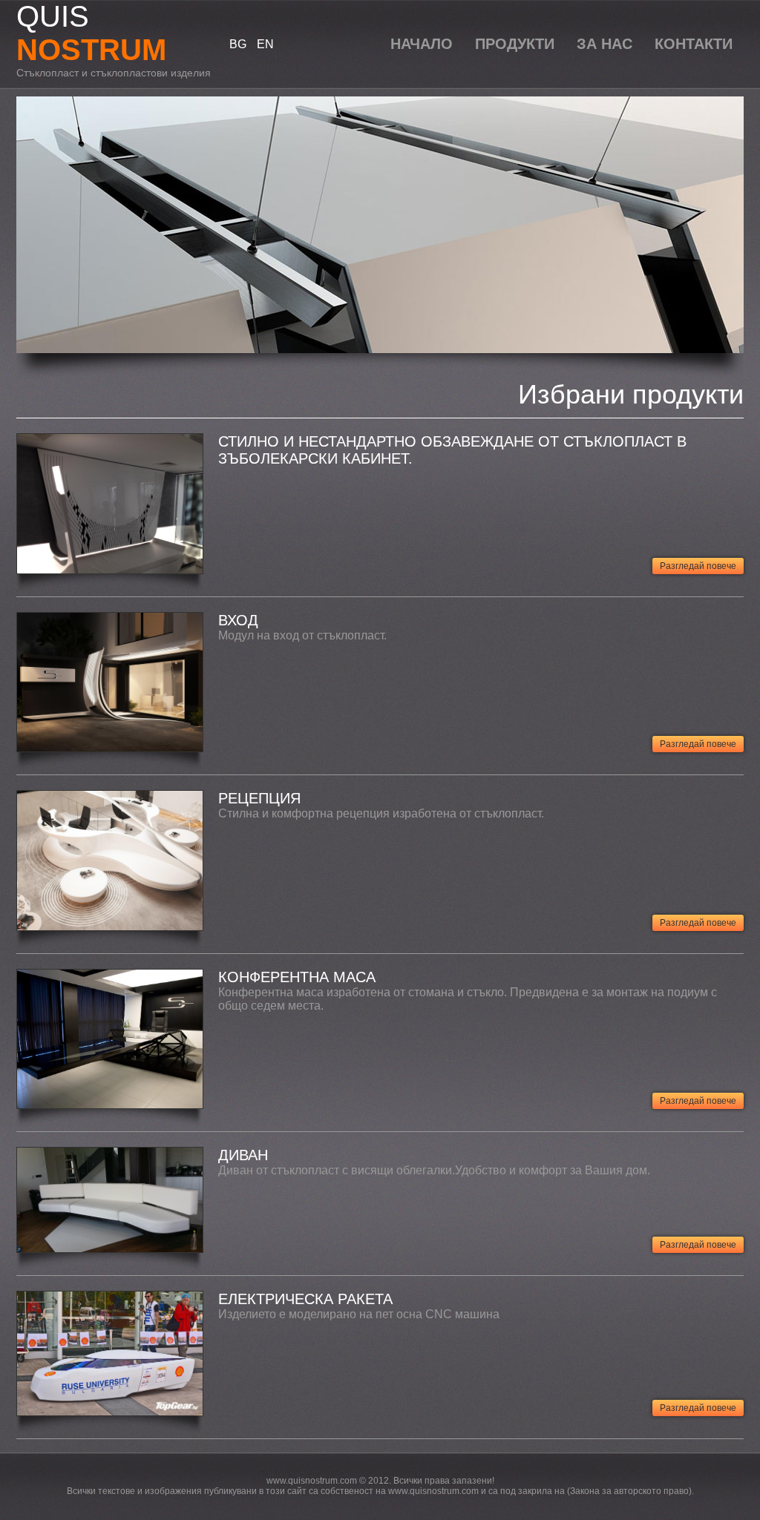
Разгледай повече (698, 566)
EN (265, 44)
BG (237, 44)
